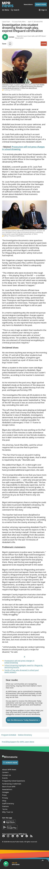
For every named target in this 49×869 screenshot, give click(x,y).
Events (5, 778)
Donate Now (41, 4)
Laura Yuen (6, 22)
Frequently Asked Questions (13, 781)
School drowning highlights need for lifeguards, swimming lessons (23, 666)
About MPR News (9, 769)
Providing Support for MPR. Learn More (18, 742)
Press (4, 795)
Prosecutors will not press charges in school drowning (23, 148)
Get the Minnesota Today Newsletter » (23, 720)
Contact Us (6, 775)
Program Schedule (8, 735)
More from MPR (8, 786)
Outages (5, 792)
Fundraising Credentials (11, 784)
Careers (5, 772)
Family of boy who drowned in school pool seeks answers (21, 671)
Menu (7, 10)
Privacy (5, 798)
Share (43, 44)
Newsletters (7, 789)
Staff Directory (8, 803)
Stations (5, 806)
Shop (4, 801)
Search (16, 10)
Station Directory (25, 735)
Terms (4, 809)
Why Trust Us (7, 812)
